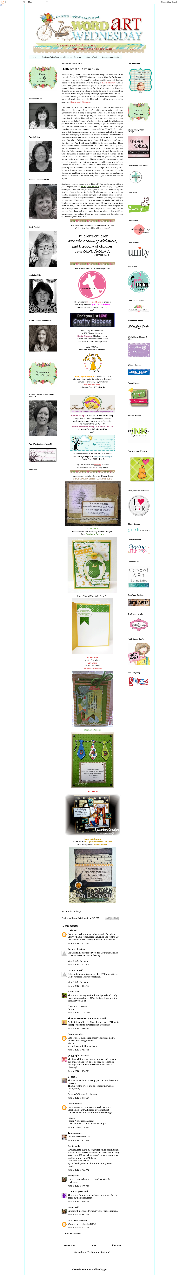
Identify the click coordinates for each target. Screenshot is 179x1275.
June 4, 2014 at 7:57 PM (78, 1050)
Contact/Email (91, 57)
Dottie (71, 1146)
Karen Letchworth (80, 918)
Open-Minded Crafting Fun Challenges (87, 1123)
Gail (70, 930)
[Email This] (106, 918)
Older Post (116, 1245)
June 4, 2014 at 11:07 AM (79, 1012)
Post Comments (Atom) (98, 1252)
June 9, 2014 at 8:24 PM (78, 1227)
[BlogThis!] (109, 918)
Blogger (103, 1269)
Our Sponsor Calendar (110, 57)
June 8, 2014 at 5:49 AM (78, 1186)
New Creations (75, 1220)
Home (34, 57)
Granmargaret (75, 1191)
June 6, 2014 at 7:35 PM (78, 1170)
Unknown (73, 1034)
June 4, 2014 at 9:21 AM (78, 943)
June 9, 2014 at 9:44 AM (78, 1214)
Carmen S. (73, 949)
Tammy (72, 1133)
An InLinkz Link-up (71, 911)
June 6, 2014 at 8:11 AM (78, 1140)
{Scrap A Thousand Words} (81, 1121)
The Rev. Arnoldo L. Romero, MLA (84, 1018)
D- (69, 1077)
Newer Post (69, 1245)
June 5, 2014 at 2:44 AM (78, 1127)
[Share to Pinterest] (117, 918)
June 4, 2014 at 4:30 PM (78, 1028)
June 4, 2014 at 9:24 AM (78, 964)
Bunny (71, 1175)
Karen (71, 991)
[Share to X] (111, 918)
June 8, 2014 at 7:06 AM (78, 1201)
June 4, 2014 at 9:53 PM (78, 1098)
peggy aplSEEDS (76, 1055)
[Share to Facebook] (114, 918)
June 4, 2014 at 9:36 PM (78, 1071)
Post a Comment (73, 1233)
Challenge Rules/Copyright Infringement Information (61, 57)
